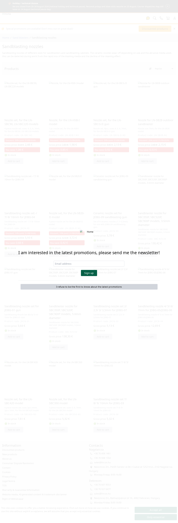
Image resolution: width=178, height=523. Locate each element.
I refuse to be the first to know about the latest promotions (89, 286)
